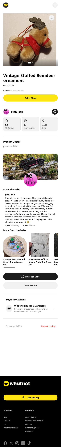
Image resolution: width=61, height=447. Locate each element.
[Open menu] (55, 5)
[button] (55, 112)
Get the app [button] (34, 397)
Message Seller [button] (32, 276)
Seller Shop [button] (30, 98)
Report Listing (48, 326)
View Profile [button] (30, 285)
